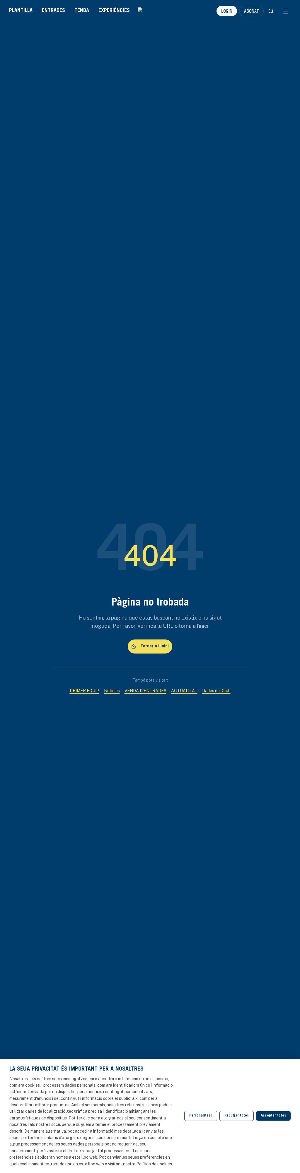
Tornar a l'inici (155, 646)
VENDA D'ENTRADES (145, 690)
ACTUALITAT (184, 690)
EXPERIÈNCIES (114, 10)
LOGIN (226, 11)
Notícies (112, 690)
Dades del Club (216, 690)
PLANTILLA (21, 10)
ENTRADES (53, 10)
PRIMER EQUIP (84, 690)
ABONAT (251, 11)
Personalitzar (200, 1116)
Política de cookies (154, 1164)
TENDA (81, 10)
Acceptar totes (273, 1116)
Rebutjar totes (236, 1116)
